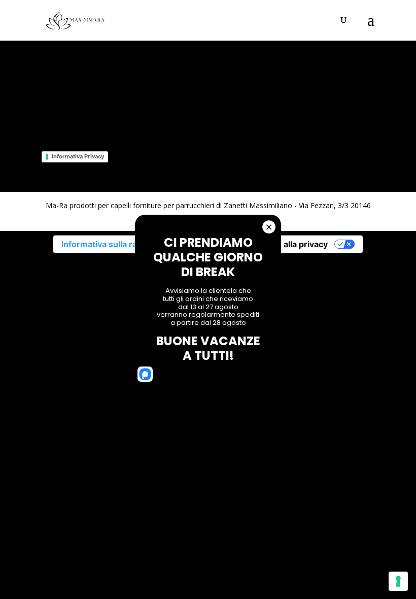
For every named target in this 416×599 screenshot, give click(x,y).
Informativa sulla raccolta (111, 244)
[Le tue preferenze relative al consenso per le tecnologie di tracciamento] (398, 581)
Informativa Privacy (78, 156)
